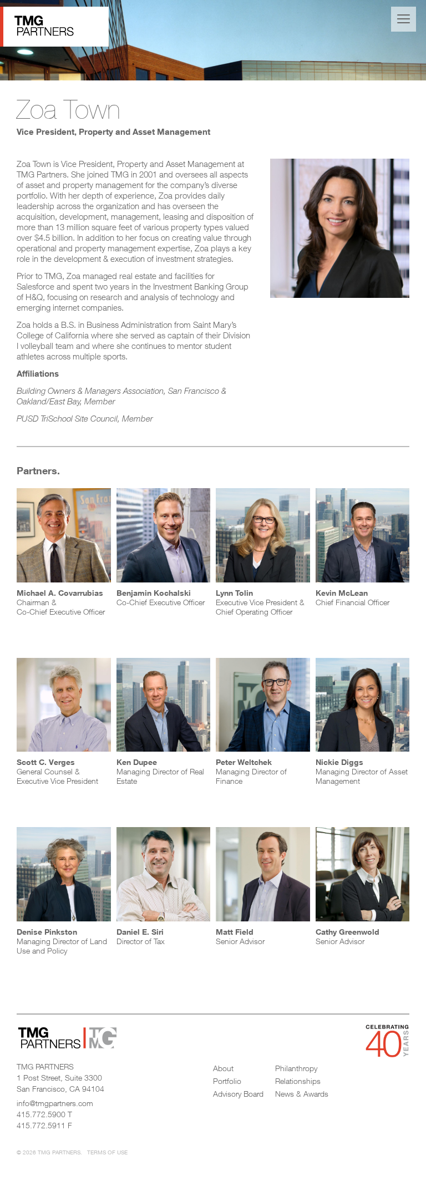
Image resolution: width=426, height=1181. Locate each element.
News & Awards (301, 1093)
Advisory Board (238, 1093)
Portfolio (227, 1081)
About (223, 1068)
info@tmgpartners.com (55, 1103)
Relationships (298, 1081)
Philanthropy (296, 1068)
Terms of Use (107, 1152)
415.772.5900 (41, 1114)
